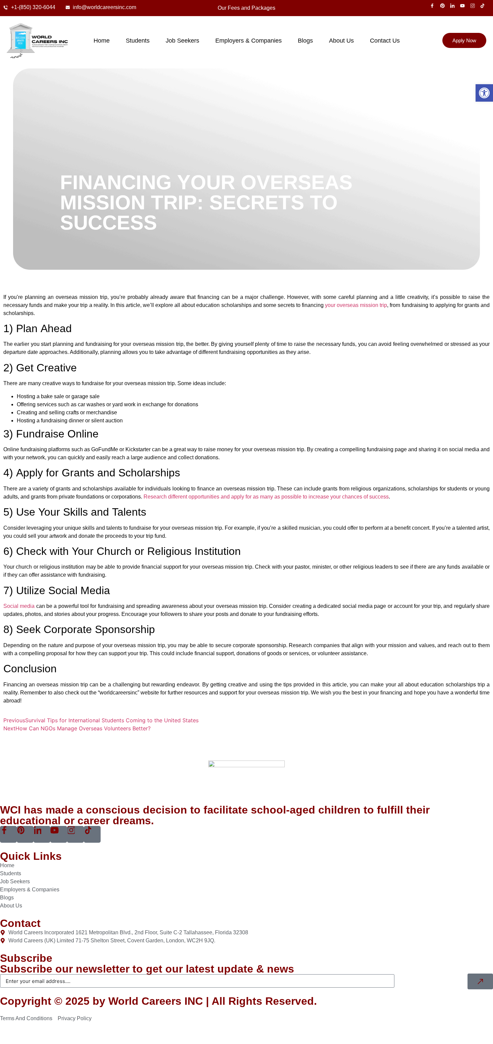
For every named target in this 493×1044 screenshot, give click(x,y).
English (388, 7)
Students (138, 40)
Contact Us (385, 40)
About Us (341, 40)
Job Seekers (182, 40)
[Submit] (480, 981)
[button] (484, 93)
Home (102, 40)
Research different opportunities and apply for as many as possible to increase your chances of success (266, 497)
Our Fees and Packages (246, 8)
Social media (19, 606)
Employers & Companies (248, 40)
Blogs (305, 40)
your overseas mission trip (356, 305)
